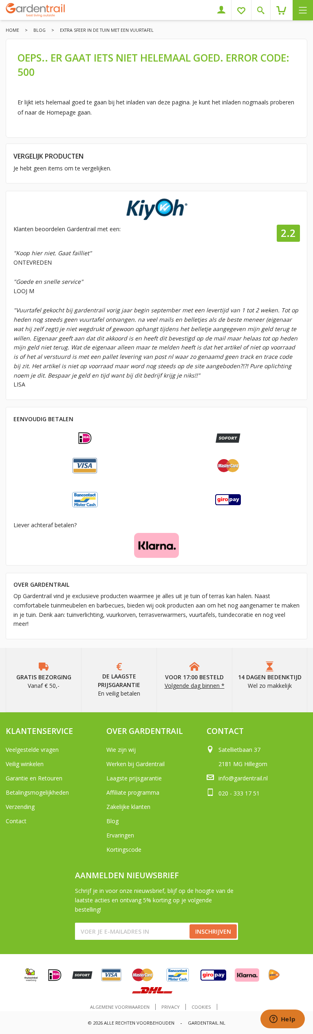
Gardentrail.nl (206, 1023)
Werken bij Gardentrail (135, 764)
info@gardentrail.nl (243, 778)
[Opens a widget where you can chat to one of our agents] (282, 1020)
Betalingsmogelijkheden (37, 792)
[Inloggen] (224, 10)
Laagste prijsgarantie (134, 778)
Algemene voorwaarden (120, 1007)
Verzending (20, 807)
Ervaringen (120, 835)
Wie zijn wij (121, 749)
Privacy (170, 1007)
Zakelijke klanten (128, 807)
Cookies (201, 1007)
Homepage (61, 112)
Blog (39, 30)
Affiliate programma (132, 792)
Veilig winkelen (25, 764)
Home (12, 30)
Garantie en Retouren (34, 778)
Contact (16, 821)
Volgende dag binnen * (195, 685)
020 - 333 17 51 (239, 793)
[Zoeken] (264, 10)
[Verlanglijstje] (244, 10)
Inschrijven (213, 931)
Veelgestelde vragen (32, 749)
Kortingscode (123, 849)
